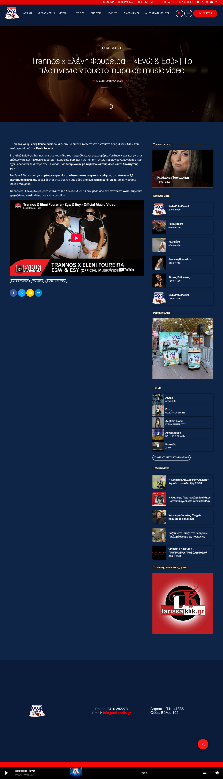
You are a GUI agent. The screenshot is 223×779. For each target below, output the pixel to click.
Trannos (38, 281)
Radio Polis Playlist (178, 206)
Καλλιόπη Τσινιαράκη (173, 177)
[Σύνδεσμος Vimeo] (12, 13)
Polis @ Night (175, 223)
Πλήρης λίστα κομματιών (171, 457)
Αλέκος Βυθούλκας (179, 277)
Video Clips (111, 47)
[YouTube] (198, 2)
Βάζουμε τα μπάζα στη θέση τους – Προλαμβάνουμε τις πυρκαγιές (189, 534)
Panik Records (19, 281)
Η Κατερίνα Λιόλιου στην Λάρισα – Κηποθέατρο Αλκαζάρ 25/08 (188, 481)
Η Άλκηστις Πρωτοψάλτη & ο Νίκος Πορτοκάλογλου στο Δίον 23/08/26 (189, 499)
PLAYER (205, 13)
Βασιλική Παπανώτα (179, 259)
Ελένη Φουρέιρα (56, 281)
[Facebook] (216, 2)
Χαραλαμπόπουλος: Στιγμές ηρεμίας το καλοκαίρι (184, 517)
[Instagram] (211, 2)
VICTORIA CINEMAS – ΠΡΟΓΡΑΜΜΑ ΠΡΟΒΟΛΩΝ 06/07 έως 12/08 (187, 553)
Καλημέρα (174, 241)
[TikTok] (207, 2)
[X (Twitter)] (202, 2)
